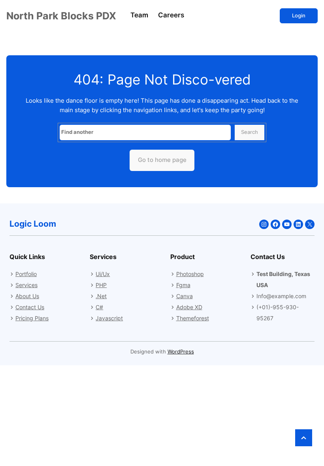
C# (99, 307)
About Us (27, 296)
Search (249, 132)
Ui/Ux (103, 274)
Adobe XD (189, 307)
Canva (184, 296)
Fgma (183, 285)
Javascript (109, 318)
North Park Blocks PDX (61, 16)
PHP (101, 285)
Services (26, 285)
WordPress (181, 352)
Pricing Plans (32, 318)
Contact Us (29, 307)
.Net (101, 296)
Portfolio (26, 274)
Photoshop (190, 274)
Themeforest (192, 318)
